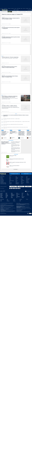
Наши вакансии (2, 180)
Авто (9, 176)
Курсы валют (27, 8)
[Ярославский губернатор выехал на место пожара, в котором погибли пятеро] (25, 68)
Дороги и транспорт (11, 180)
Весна (10, 178)
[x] (18, 188)
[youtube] (19, 188)
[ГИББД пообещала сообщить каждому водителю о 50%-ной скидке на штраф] (25, 20)
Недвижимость (5, 8)
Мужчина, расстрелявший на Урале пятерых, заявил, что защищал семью (10, 76)
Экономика (27, 181)
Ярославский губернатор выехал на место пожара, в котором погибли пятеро (9, 67)
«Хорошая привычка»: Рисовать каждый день (10, 57)
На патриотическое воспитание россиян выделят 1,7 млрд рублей (11, 28)
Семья (27, 176)
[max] (16, 188)
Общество (22, 176)
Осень (21, 178)
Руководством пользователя (19, 206)
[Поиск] (28, 10)
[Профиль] (31, 10)
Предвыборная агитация (3, 182)
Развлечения (22, 182)
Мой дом (17, 180)
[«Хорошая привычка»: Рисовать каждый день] (25, 59)
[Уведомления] (29, 10)
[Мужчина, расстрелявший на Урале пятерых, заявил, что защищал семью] (25, 78)
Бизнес (10, 177)
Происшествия (22, 180)
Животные (10, 182)
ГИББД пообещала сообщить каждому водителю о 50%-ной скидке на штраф (11, 18)
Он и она (22, 177)
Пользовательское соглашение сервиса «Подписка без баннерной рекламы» (23, 211)
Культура (17, 178)
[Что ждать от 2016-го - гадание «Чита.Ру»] (25, 107)
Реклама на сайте (2, 176)
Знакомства (12, 8)
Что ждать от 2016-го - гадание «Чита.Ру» (9, 105)
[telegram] (10, 188)
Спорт (26, 177)
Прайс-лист (1, 177)
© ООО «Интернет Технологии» (3, 213)
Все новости (1, 8)
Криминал (17, 177)
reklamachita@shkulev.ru (27, 203)
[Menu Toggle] (1, 10)
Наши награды (2, 179)
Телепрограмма (18, 8)
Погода (15, 8)
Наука (16, 181)
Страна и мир (27, 179)
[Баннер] (10, 11)
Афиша (21, 8)
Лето (16, 179)
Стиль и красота (28, 178)
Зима (16, 176)
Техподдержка (2, 181)
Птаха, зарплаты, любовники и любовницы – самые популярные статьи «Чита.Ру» (10, 97)
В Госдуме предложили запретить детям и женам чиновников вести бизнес (11, 37)
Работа (21, 181)
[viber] (15, 188)
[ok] (13, 188)
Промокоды (9, 8)
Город (10, 179)
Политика (22, 179)
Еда (9, 181)
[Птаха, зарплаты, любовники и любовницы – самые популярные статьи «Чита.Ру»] (25, 98)
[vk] (11, 188)
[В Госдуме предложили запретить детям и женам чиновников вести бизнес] (25, 39)
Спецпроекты (27, 182)
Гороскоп (24, 8)
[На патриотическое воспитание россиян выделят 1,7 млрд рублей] (25, 29)
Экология (27, 180)
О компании (1, 178)
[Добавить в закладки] (29, 33)
